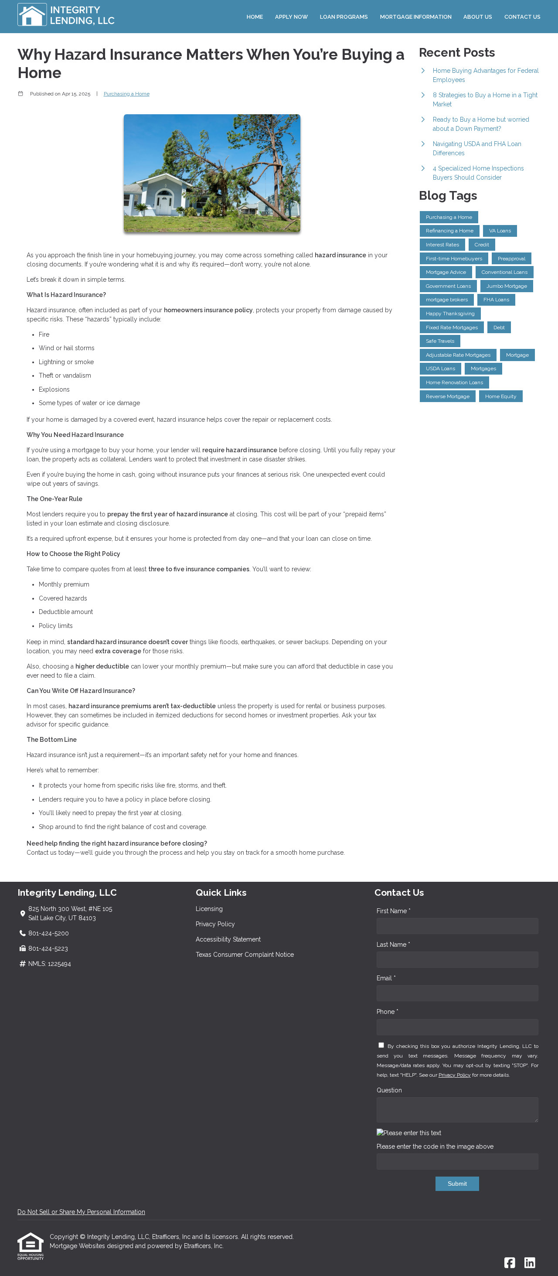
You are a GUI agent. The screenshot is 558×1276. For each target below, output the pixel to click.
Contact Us (522, 17)
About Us (477, 17)
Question (389, 1090)
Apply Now (291, 17)
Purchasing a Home (127, 94)
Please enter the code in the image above (435, 1146)
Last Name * (393, 944)
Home (255, 17)
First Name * (394, 911)
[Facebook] (509, 1263)
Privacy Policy (215, 924)
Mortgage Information (416, 17)
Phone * (387, 1011)
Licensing (209, 908)
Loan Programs (344, 17)
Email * (386, 978)
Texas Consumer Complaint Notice (245, 954)
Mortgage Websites (78, 1245)
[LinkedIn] (530, 1263)
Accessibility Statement (228, 939)
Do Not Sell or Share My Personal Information (81, 1211)
